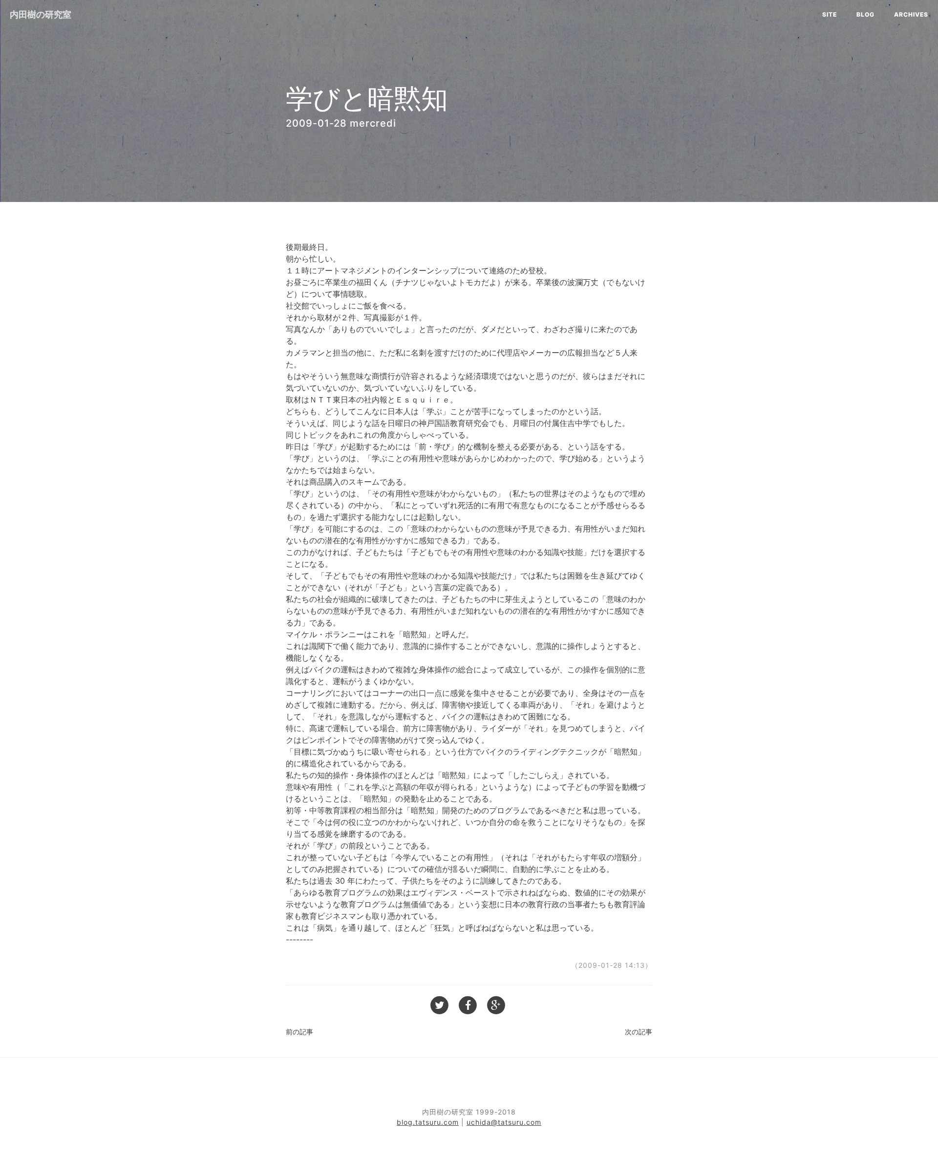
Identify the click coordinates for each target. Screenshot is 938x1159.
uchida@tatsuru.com (504, 1122)
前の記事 (299, 1031)
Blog (865, 14)
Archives (911, 14)
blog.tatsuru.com (428, 1122)
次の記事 (638, 1031)
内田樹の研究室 (40, 14)
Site (829, 14)
